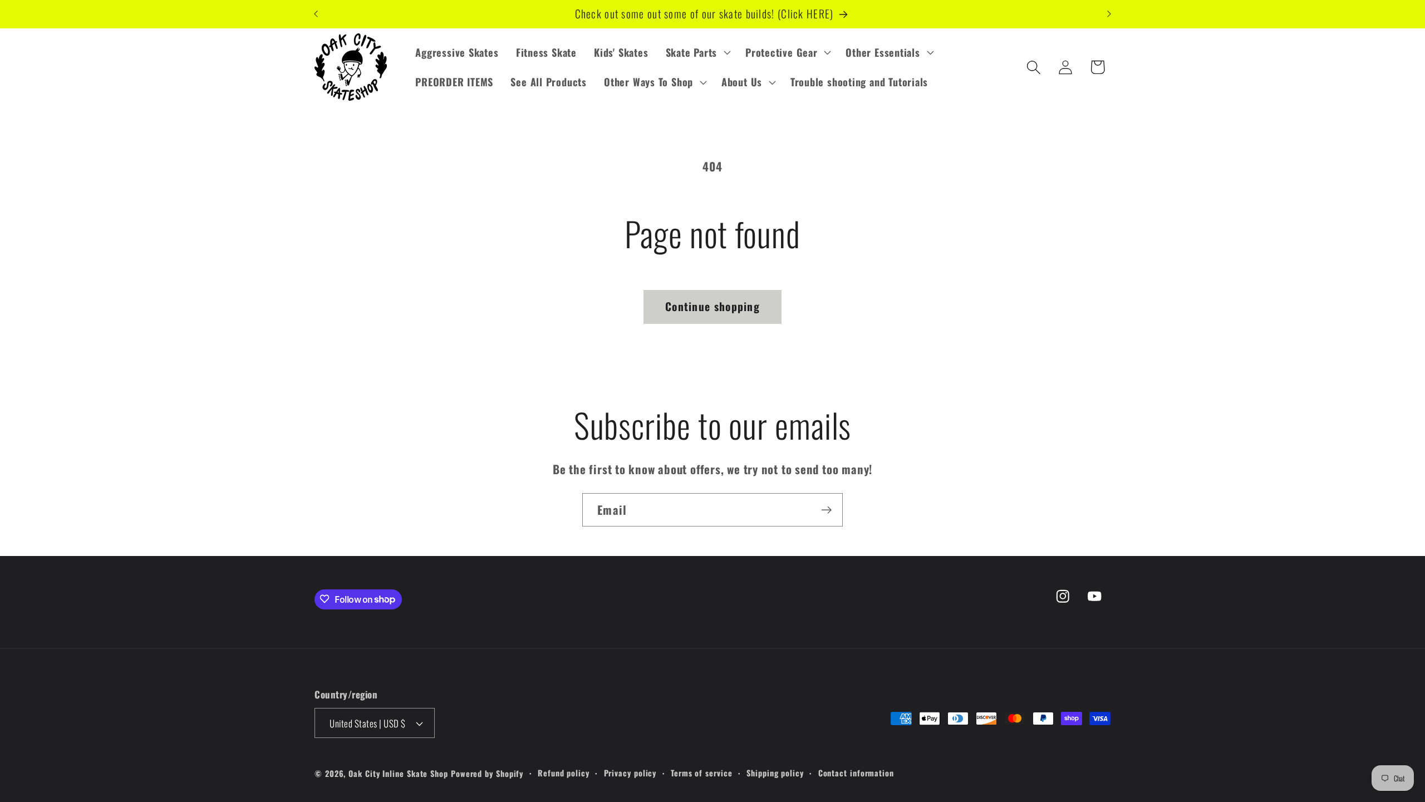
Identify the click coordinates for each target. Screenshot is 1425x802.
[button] (696, 52)
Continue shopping (712, 306)
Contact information (856, 773)
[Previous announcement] (316, 14)
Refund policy (563, 773)
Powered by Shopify (487, 773)
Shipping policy (775, 773)
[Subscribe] (826, 510)
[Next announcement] (1109, 14)
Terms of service (702, 773)
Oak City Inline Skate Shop (398, 773)
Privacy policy (630, 773)
